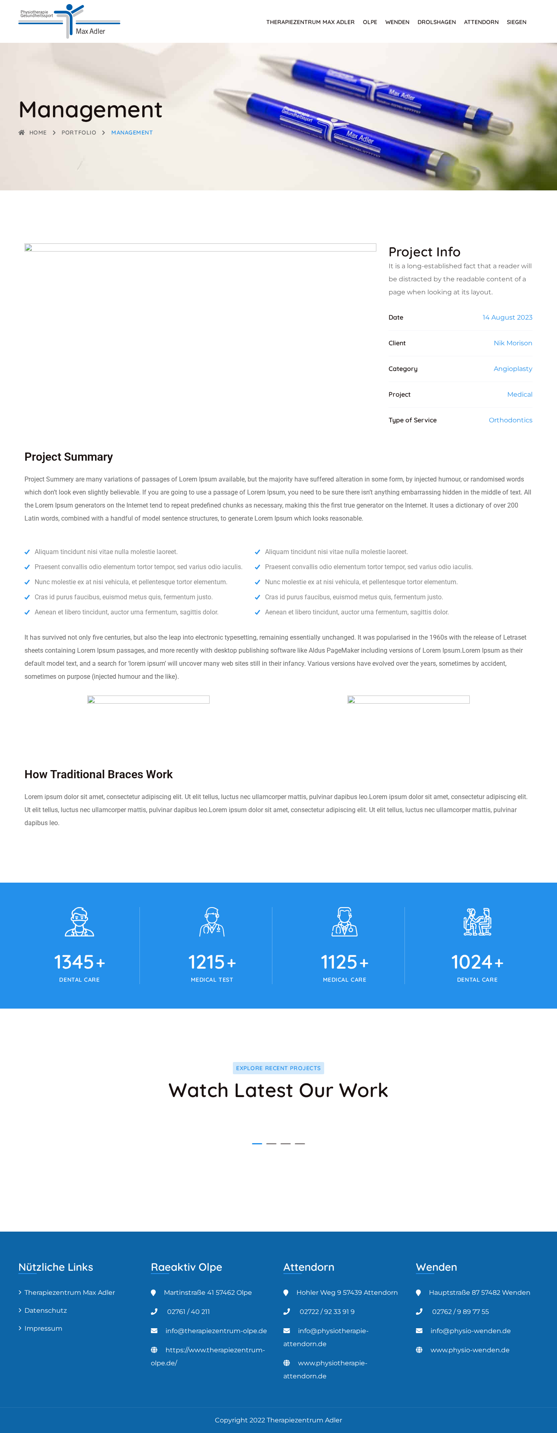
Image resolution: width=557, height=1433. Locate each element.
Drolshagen (437, 22)
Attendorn (481, 22)
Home (38, 132)
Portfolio (79, 132)
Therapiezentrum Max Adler (310, 22)
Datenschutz (45, 1310)
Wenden (397, 22)
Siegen (516, 22)
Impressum (43, 1328)
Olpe (370, 22)
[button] (257, 1143)
